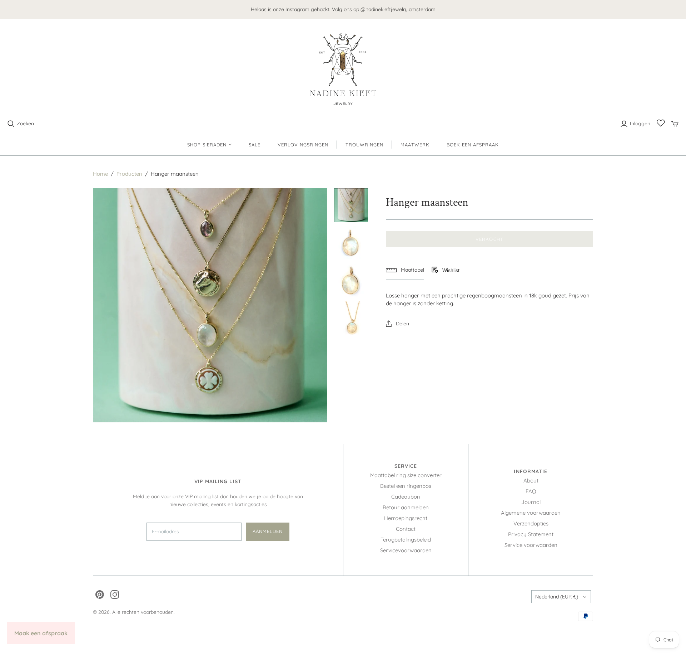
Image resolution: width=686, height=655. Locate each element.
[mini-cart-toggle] (675, 123)
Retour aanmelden (406, 507)
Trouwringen (364, 144)
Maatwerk (415, 144)
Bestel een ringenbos (405, 485)
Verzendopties (530, 523)
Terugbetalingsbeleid (406, 539)
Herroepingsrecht (405, 518)
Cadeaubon (405, 496)
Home (100, 173)
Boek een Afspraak (473, 144)
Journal (531, 502)
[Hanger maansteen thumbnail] (351, 205)
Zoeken (25, 123)
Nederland (556, 596)
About (530, 480)
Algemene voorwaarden (531, 512)
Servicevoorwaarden (406, 550)
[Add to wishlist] (434, 270)
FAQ (531, 491)
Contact (406, 528)
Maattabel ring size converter (406, 475)
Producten (129, 173)
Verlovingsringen (303, 144)
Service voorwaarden (530, 545)
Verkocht (489, 239)
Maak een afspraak (41, 633)
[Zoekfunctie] (11, 123)
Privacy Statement (530, 534)
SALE (254, 144)
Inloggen (640, 123)
